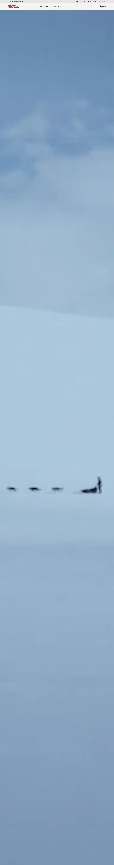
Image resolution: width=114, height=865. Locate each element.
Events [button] (41, 6)
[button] (102, 2)
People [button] (47, 6)
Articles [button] (53, 6)
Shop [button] (59, 6)
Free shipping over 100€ (16, 1)
